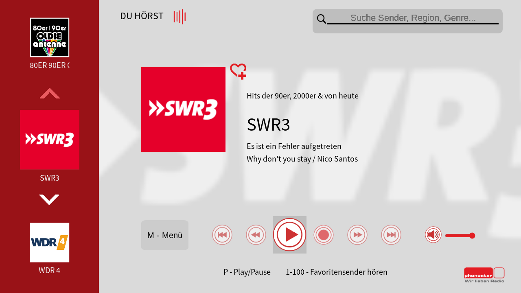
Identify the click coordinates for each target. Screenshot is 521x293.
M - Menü (164, 235)
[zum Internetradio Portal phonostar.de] (484, 281)
